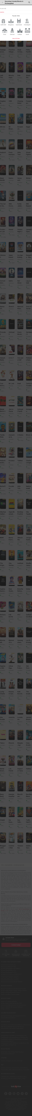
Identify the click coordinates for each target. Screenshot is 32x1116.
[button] (2, 2)
